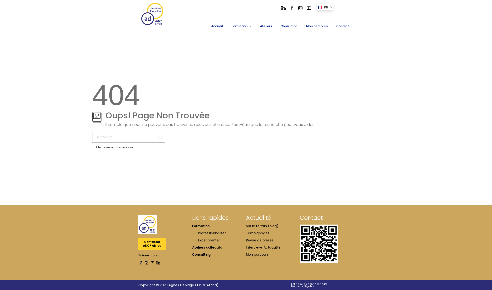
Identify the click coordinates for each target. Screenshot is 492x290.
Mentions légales (302, 286)
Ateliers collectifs (207, 247)
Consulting (201, 254)
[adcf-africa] (152, 14)
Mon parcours (257, 254)
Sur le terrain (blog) (262, 226)
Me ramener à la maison (114, 147)
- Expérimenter (207, 240)
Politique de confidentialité (309, 284)
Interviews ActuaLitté (263, 247)
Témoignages (257, 233)
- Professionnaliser (210, 233)
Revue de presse (259, 240)
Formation (201, 226)
